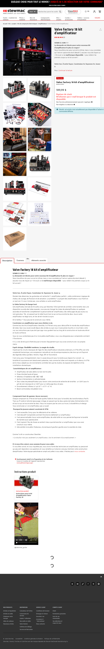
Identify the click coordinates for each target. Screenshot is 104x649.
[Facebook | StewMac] (88, 584)
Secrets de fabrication (26, 629)
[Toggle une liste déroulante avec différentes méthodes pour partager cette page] (100, 29)
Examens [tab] (20, 260)
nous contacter (80, 451)
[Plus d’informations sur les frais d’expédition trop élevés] (92, 102)
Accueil (5, 24)
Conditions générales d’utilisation (33, 639)
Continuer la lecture (65, 70)
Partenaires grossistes (59, 614)
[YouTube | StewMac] (77, 584)
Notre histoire (24, 624)
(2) (64, 37)
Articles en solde (8, 614)
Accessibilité (19, 639)
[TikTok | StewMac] (82, 584)
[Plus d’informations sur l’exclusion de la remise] (74, 104)
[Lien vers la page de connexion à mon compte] (94, 11)
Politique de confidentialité (52, 639)
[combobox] (45, 12)
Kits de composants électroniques (27, 24)
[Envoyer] (60, 12)
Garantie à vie (40, 616)
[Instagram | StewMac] (72, 584)
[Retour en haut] (101, 577)
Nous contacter (40, 624)
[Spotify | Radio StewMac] (98, 584)
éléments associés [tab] (38, 260)
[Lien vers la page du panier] (100, 11)
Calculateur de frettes (26, 611)
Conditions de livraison (42, 611)
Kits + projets (12, 24)
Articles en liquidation (9, 611)
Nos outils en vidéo (25, 621)
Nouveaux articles (8, 624)
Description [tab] (7, 260)
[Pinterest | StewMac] (93, 584)
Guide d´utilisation (25, 618)
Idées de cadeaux (8, 621)
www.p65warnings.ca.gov (25, 463)
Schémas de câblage (26, 627)
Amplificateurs (42, 24)
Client (54, 611)
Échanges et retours (42, 614)
